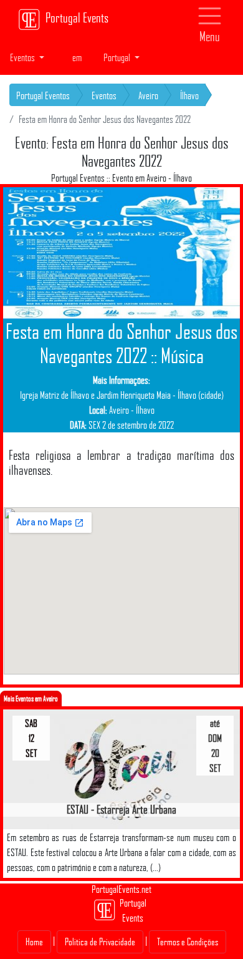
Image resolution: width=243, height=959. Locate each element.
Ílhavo (189, 95)
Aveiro (148, 95)
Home (34, 941)
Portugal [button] (117, 57)
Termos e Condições (187, 941)
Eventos (104, 95)
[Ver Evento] (121, 768)
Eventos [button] (23, 57)
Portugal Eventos (43, 95)
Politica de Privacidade (100, 941)
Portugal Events (76, 17)
